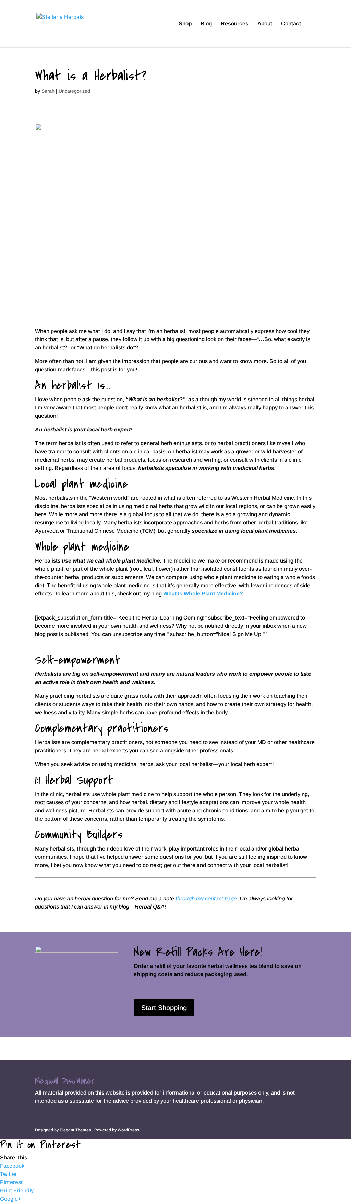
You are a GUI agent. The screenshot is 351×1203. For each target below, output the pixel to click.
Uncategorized (74, 91)
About (264, 23)
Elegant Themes (75, 1129)
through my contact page (206, 898)
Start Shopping (164, 1007)
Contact (291, 23)
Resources (235, 23)
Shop (185, 23)
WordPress (129, 1129)
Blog (206, 23)
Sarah (48, 91)
